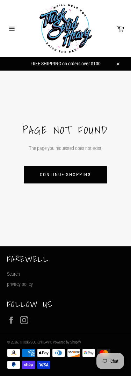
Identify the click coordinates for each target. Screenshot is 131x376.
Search (13, 274)
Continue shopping (65, 174)
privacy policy (20, 284)
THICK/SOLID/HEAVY (35, 342)
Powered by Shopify (67, 342)
